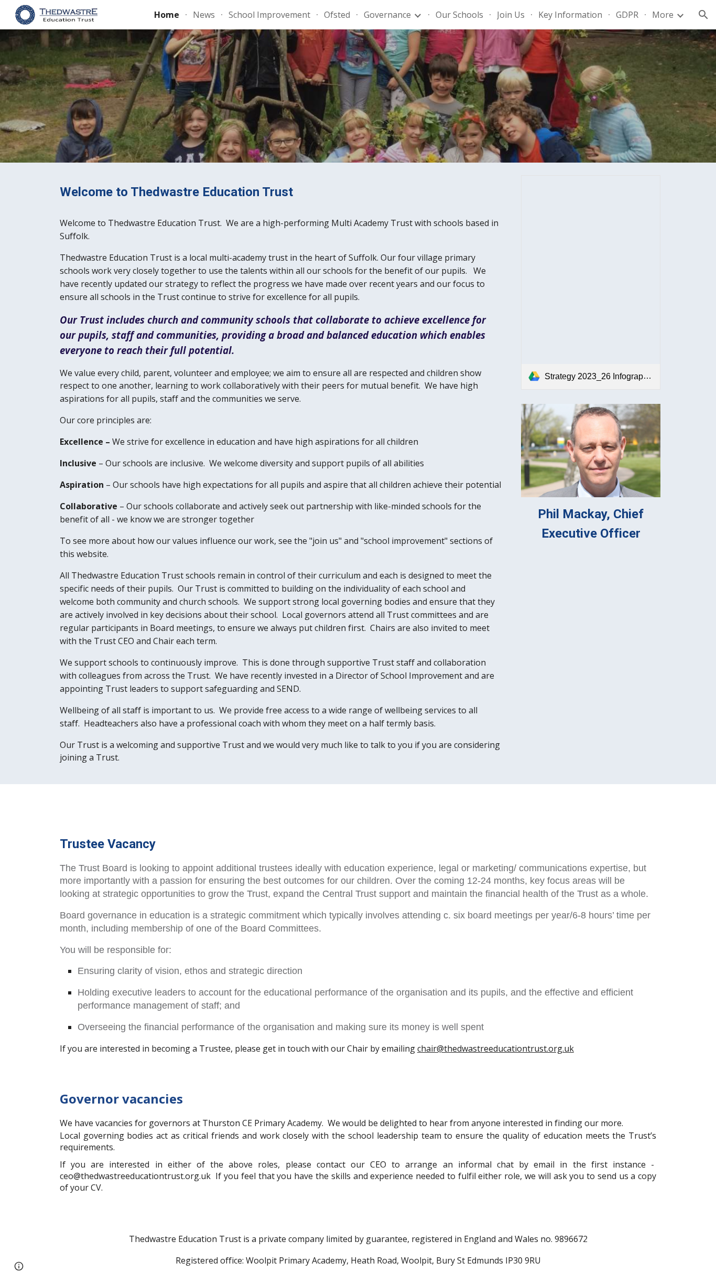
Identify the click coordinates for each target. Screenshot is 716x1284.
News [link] (204, 14)
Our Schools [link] (459, 14)
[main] (280, 192)
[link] (590, 282)
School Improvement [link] (269, 14)
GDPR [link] (627, 14)
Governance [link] (387, 14)
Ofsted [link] (337, 14)
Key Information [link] (570, 14)
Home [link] (166, 14)
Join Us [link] (511, 14)
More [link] (663, 14)
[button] (703, 14)
